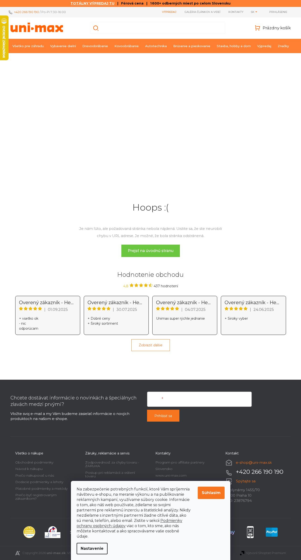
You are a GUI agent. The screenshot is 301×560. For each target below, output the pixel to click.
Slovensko (164, 469)
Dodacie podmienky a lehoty (39, 482)
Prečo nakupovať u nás (34, 475)
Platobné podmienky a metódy (41, 488)
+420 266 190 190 (26, 12)
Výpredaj (169, 12)
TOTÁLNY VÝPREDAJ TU (92, 3)
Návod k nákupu (29, 469)
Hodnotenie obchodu (150, 274)
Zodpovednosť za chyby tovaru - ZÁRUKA (112, 464)
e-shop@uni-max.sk (254, 462)
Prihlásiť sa (163, 416)
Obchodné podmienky (34, 462)
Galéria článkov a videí (202, 12)
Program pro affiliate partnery (179, 462)
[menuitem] (28, 46)
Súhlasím (211, 492)
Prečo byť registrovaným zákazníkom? (36, 497)
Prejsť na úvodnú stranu (150, 250)
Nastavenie (92, 548)
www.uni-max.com (171, 475)
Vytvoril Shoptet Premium (266, 553)
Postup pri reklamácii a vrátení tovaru (110, 474)
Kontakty (235, 12)
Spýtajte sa (246, 481)
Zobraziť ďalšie (151, 345)
